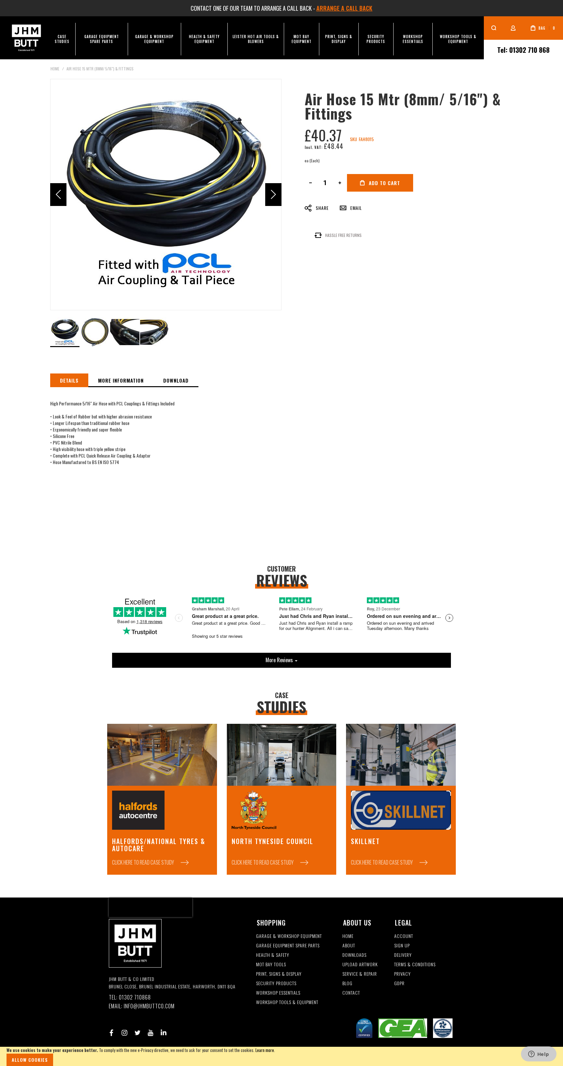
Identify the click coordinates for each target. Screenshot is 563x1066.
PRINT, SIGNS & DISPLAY (279, 974)
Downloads (354, 955)
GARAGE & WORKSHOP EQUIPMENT (289, 936)
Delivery (403, 955)
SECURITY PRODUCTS (276, 983)
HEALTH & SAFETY (272, 955)
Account (403, 936)
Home (55, 68)
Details (69, 380)
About (348, 945)
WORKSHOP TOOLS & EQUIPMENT (287, 1002)
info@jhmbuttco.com (149, 1006)
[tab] (69, 380)
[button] (58, 194)
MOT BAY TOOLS (271, 964)
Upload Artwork (360, 964)
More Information (121, 380)
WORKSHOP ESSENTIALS (278, 993)
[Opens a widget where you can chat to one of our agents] (538, 1054)
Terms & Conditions (415, 964)
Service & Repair (359, 974)
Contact (351, 993)
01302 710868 (135, 997)
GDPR (399, 983)
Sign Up (402, 945)
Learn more (264, 1050)
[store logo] (26, 38)
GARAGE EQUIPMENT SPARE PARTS (288, 945)
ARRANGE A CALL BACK (344, 8)
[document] (281, 1056)
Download (176, 380)
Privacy (402, 974)
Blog (347, 983)
